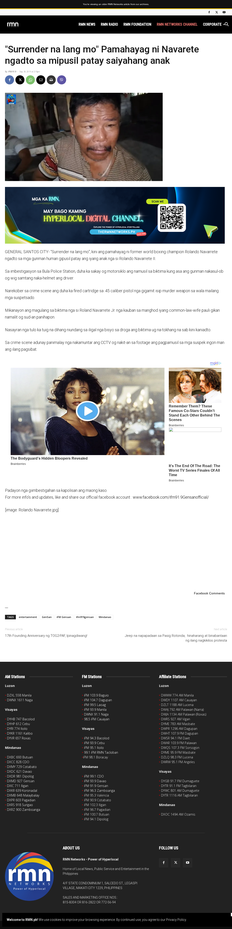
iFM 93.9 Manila (95, 709)
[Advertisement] (116, 551)
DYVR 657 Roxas (19, 738)
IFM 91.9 (12, 72)
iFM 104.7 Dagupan (98, 700)
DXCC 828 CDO (18, 762)
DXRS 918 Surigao (20, 805)
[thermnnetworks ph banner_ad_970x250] (116, 215)
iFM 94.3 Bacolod (96, 738)
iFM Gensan (64, 617)
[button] (226, 25)
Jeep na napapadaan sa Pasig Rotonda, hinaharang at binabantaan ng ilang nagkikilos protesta (176, 638)
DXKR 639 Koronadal (22, 790)
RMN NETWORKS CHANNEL (177, 24)
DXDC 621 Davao (19, 771)
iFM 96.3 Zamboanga (99, 790)
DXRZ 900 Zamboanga (23, 809)
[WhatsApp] (30, 79)
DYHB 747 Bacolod (21, 719)
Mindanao (105, 617)
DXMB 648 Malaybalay (23, 795)
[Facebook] (209, 12)
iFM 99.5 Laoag (95, 705)
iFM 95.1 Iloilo (94, 747)
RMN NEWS (87, 24)
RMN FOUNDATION (137, 24)
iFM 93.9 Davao (95, 781)
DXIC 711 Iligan (17, 786)
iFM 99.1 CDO (94, 776)
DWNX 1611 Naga (20, 700)
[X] (216, 12)
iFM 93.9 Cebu (94, 743)
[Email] (40, 79)
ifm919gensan (85, 617)
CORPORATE (212, 24)
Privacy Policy (176, 920)
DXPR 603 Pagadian (21, 800)
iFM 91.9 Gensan (96, 786)
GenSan (47, 617)
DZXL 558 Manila (19, 695)
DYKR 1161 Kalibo (20, 733)
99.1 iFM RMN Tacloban (101, 752)
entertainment (28, 617)
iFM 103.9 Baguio (96, 695)
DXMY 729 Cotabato (22, 767)
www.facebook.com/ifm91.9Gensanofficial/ (171, 497)
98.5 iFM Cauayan (96, 719)
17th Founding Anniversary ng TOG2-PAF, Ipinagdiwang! (46, 636)
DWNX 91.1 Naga (96, 714)
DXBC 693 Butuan (20, 757)
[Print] (51, 79)
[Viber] (61, 79)
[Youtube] (224, 12)
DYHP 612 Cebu (18, 724)
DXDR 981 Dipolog (20, 776)
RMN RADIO (109, 24)
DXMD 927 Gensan (20, 781)
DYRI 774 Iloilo (17, 728)
